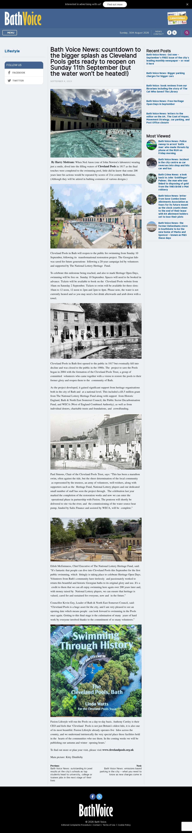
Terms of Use (109, 825)
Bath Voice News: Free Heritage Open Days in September (165, 102)
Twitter (18, 80)
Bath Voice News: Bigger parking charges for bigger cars (165, 74)
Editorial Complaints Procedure (76, 825)
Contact (159, 34)
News (158, 31)
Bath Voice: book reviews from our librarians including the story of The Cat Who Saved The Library (166, 88)
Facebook (18, 72)
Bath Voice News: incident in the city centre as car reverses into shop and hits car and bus (173, 164)
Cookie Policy (124, 825)
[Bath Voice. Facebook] (169, 32)
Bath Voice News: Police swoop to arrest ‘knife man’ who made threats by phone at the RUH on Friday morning (173, 147)
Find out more (115, 4)
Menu (10, 32)
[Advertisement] (168, 292)
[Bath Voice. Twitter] (174, 32)
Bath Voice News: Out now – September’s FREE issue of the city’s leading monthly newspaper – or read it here (167, 59)
